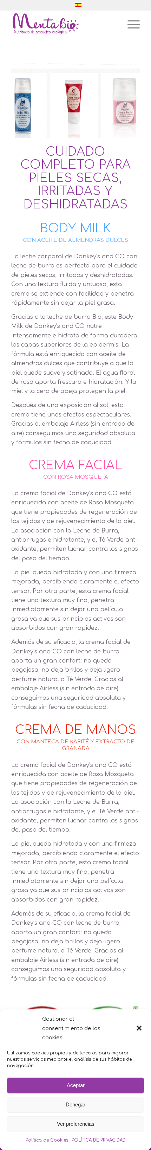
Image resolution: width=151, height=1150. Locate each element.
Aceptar (76, 1085)
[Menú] (130, 24)
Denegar (75, 1104)
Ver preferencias (75, 1124)
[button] (140, 1029)
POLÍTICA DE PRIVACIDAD (99, 1140)
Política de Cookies (47, 1140)
